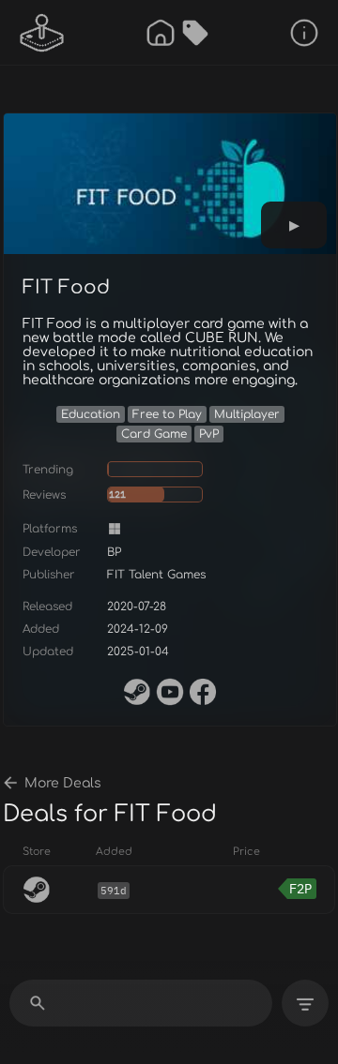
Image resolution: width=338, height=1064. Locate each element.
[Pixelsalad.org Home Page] (42, 32)
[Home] (161, 33)
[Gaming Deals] (195, 33)
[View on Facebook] (203, 692)
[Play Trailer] (294, 225)
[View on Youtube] (170, 692)
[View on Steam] (137, 692)
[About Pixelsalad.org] (304, 33)
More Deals (62, 783)
